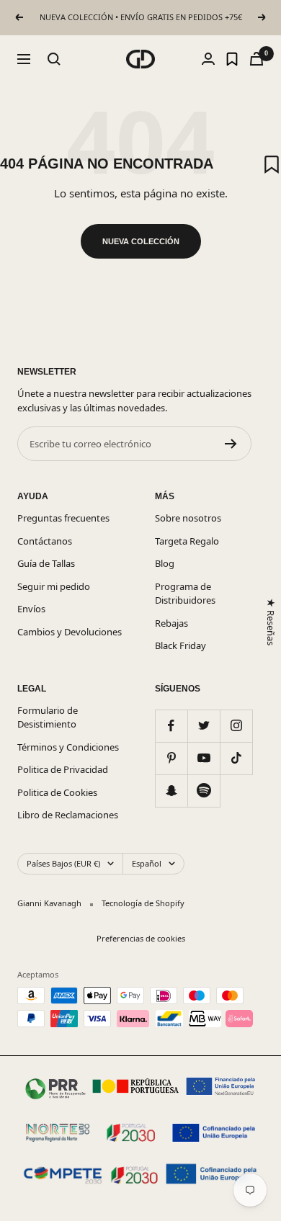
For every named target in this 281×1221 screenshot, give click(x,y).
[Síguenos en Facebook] (171, 726)
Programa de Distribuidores (185, 593)
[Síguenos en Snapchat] (171, 790)
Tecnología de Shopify (143, 903)
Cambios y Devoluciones (69, 631)
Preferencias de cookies (141, 938)
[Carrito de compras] (256, 59)
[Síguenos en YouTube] (203, 758)
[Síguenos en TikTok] (236, 758)
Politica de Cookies (57, 792)
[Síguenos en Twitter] (203, 726)
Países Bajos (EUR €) (63, 863)
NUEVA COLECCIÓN (140, 241)
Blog (164, 563)
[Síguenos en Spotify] (203, 790)
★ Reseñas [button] (270, 621)
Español (146, 863)
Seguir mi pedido (53, 586)
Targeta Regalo (187, 541)
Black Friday (180, 645)
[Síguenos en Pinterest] (171, 758)
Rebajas (171, 623)
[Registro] (231, 444)
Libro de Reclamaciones (67, 814)
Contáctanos (44, 541)
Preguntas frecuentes (63, 517)
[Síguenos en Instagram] (236, 726)
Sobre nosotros (188, 517)
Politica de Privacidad (62, 769)
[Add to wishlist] (271, 164)
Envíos (31, 608)
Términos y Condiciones (68, 747)
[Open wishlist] (232, 59)
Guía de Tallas (46, 563)
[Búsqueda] (54, 59)
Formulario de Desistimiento (47, 717)
